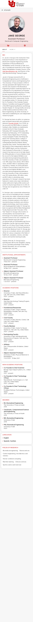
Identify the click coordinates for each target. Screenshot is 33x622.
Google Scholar (13, 123)
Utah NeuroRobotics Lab (9, 71)
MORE (12, 49)
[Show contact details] (8, 45)
